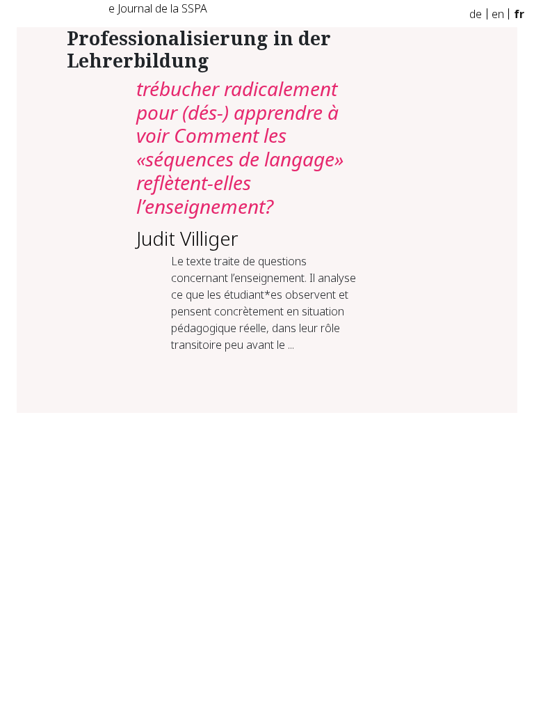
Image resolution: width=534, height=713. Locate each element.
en (498, 14)
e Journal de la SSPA (157, 8)
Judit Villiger (187, 238)
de (475, 14)
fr (519, 14)
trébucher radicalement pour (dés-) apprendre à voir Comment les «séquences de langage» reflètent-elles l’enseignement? (239, 147)
